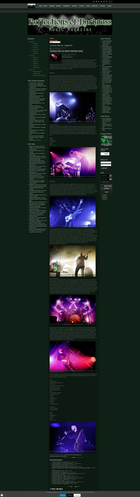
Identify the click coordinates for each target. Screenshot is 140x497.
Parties (31, 69)
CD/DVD (31, 55)
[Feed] (93, 1)
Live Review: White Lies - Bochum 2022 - (64, 462)
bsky (110, 1)
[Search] (106, 1)
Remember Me (105, 182)
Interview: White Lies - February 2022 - (64, 465)
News (46, 6)
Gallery (82, 6)
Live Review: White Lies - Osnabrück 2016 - (65, 476)
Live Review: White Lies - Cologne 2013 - (64, 479)
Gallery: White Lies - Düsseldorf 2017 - (64, 472)
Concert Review (53, 51)
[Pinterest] (104, 1)
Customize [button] (77, 495)
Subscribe (104, 168)
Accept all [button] (62, 495)
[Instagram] (101, 1)
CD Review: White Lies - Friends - (63, 475)
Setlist (59, 51)
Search (109, 6)
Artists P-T (35, 51)
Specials (75, 6)
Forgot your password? (104, 195)
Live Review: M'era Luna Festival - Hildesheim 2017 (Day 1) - (68, 473)
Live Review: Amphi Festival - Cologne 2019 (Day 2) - (67, 466)
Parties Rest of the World (39, 75)
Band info (95, 6)
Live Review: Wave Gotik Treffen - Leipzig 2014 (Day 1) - (67, 477)
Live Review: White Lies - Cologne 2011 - (64, 483)
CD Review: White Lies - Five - (62, 470)
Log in (106, 192)
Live (63, 51)
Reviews (59, 6)
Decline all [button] (69, 495)
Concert (32, 41)
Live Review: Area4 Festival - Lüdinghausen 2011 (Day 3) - (68, 482)
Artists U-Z (35, 53)
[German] (53, 40)
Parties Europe (36, 73)
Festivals (35, 43)
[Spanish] (57, 40)
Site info (103, 6)
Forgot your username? (104, 198)
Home (40, 6)
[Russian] (55, 40)
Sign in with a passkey (108, 187)
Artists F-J (35, 47)
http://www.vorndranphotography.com (72, 454)
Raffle (88, 6)
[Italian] (54, 40)
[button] (50, 489)
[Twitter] (98, 1)
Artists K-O (35, 49)
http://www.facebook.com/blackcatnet (58, 456)
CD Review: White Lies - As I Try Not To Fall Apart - (66, 463)
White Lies (67, 51)
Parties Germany (37, 71)
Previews (51, 6)
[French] (51, 40)
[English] (50, 40)
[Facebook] (96, 1)
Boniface (80, 51)
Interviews (67, 6)
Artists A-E (35, 45)
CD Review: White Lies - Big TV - (62, 480)
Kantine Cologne (74, 51)
